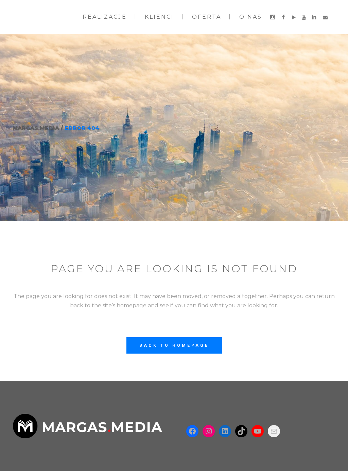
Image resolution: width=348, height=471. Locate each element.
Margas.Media (36, 128)
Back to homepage (174, 345)
